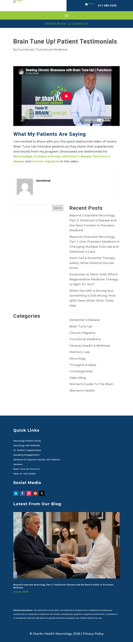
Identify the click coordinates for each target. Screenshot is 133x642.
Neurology (77, 358)
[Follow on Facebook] (22, 493)
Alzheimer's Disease (84, 320)
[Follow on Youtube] (35, 493)
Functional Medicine (51, 49)
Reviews (18, 464)
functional (26, 49)
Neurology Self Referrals (26, 445)
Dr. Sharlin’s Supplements (27, 450)
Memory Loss (79, 352)
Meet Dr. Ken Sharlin (24, 474)
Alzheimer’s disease (76, 156)
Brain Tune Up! (80, 326)
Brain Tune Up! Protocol (26, 469)
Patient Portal (55, 23)
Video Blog (77, 378)
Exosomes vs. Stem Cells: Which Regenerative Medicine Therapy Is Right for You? (93, 279)
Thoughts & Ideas (82, 365)
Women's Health (82, 390)
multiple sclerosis (47, 156)
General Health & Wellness (89, 346)
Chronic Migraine (82, 333)
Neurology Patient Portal (27, 441)
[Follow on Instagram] (28, 493)
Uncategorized (80, 371)
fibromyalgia (22, 156)
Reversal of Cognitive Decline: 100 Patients (36, 460)
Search (58, 207)
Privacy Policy (93, 634)
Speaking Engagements (26, 455)
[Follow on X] (41, 493)
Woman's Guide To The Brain (91, 384)
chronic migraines (45, 161)
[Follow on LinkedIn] (15, 493)
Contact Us (79, 23)
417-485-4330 (107, 5)
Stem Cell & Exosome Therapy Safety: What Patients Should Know (92, 263)
